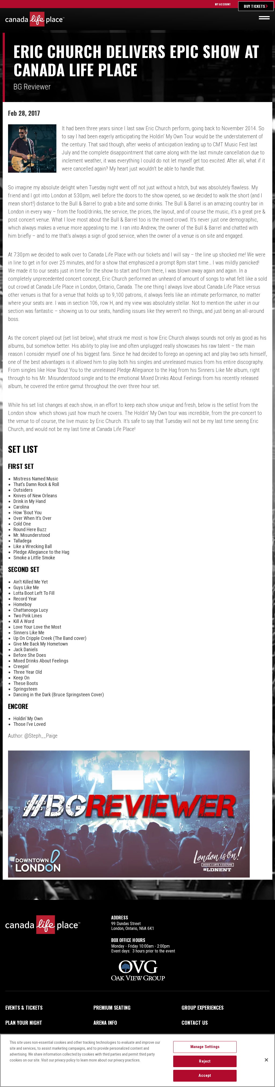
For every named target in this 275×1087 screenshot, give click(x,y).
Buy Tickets (254, 6)
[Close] (266, 1060)
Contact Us (195, 1022)
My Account (223, 4)
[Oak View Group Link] (138, 970)
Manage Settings (204, 1046)
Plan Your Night (23, 1022)
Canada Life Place (34, 19)
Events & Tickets (23, 1007)
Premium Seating (112, 1007)
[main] (137, 466)
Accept (204, 1075)
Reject (205, 1061)
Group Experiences (202, 1007)
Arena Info (105, 1022)
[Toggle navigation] (264, 17)
